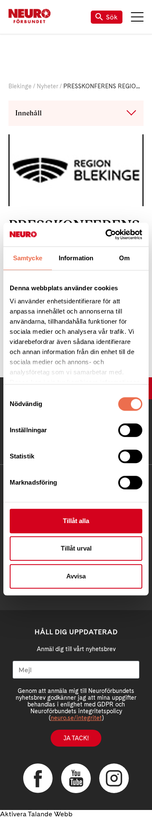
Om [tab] (124, 258)
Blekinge (20, 86)
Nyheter (47, 86)
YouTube (76, 778)
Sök (112, 17)
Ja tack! (76, 738)
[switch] (130, 430)
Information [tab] (76, 258)
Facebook (38, 778)
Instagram (114, 778)
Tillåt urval (76, 548)
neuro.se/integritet (76, 717)
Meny (137, 17)
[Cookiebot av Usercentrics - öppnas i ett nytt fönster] (107, 234)
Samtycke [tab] (27, 258)
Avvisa (76, 576)
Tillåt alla (76, 520)
